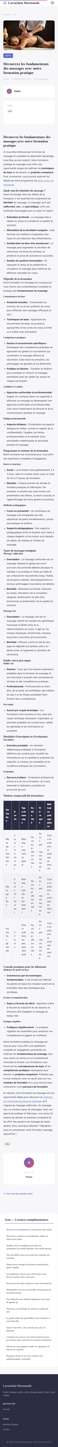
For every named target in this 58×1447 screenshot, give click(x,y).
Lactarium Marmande (21, 3)
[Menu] (52, 3)
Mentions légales (10, 1424)
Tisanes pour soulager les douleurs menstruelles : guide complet (27, 1266)
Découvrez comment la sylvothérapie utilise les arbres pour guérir (27, 1237)
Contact (6, 1429)
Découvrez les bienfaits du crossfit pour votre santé (28, 1229)
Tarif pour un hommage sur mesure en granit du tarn (27, 1310)
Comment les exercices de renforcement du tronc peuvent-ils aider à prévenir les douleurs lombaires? (29, 1338)
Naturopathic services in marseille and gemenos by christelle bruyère (28, 1291)
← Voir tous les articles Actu (18, 1193)
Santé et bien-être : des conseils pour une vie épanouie (25, 1329)
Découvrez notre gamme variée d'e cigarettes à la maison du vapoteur (28, 1348)
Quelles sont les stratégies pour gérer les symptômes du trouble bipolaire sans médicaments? (29, 1247)
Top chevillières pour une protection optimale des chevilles (28, 1256)
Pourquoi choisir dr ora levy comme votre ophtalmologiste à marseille (24, 1357)
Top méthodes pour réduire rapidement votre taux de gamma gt (28, 1300)
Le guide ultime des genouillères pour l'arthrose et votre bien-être (28, 1319)
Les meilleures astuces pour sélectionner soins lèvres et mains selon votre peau (26, 1275)
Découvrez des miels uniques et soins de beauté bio (29, 1283)
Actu (14, 14)
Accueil (6, 14)
